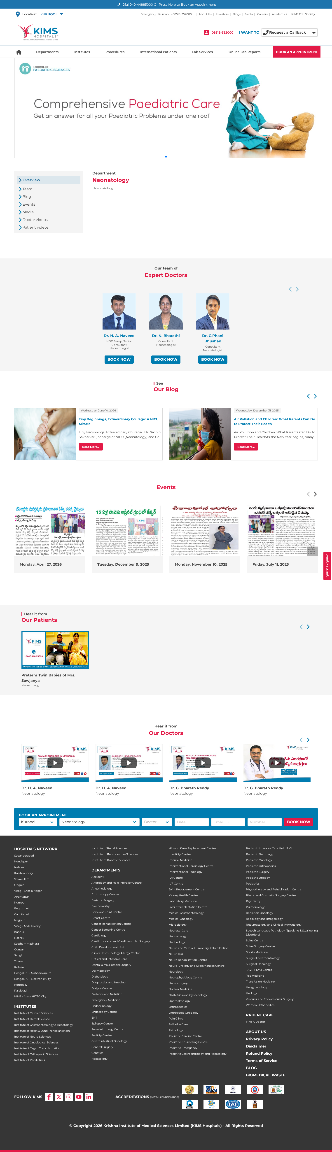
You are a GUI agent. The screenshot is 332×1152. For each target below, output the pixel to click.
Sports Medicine (257, 952)
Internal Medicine (180, 860)
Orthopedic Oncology (183, 1012)
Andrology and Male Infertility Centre (116, 882)
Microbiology (178, 924)
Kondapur (21, 861)
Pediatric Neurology (259, 854)
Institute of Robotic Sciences (110, 860)
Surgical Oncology (258, 964)
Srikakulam (21, 879)
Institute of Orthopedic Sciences (36, 1054)
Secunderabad (24, 855)
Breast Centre (100, 918)
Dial (137, 4)
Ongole (19, 885)
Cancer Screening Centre (108, 929)
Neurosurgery (178, 983)
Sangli (18, 955)
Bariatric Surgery (102, 900)
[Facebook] (49, 1097)
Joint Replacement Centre (186, 889)
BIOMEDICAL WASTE (265, 1075)
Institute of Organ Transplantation (37, 1048)
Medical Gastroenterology (186, 913)
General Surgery (102, 1047)
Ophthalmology (179, 1001)
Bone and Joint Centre (106, 912)
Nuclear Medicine (180, 989)
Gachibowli (21, 914)
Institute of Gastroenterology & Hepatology (43, 1025)
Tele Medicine (255, 975)
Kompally (20, 984)
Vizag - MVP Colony (27, 926)
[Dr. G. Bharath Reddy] (277, 762)
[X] (59, 1097)
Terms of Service (261, 1061)
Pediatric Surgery (257, 871)
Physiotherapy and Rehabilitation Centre (273, 889)
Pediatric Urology (258, 877)
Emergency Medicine (105, 1000)
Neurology (176, 971)
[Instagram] (69, 1097)
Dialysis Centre (101, 988)
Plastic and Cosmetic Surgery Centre (271, 895)
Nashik (18, 937)
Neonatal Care (178, 930)
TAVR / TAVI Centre (259, 969)
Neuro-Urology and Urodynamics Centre (196, 965)
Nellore (19, 867)
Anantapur (21, 896)
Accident (97, 876)
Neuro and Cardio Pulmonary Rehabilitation (199, 948)
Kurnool (19, 902)
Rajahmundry (23, 873)
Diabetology (99, 976)
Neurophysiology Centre (185, 977)
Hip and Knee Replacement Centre (192, 848)
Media (249, 14)
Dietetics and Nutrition (106, 994)
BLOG (251, 1068)
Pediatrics (253, 883)
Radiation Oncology (259, 913)
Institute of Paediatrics (29, 1060)
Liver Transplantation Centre (188, 907)
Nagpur (19, 920)
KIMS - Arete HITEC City (30, 996)
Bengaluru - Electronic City (32, 978)
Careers (262, 14)
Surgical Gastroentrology (263, 958)
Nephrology (177, 942)
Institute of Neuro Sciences (32, 1036)
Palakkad (20, 990)
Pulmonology (255, 907)
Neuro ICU (176, 954)
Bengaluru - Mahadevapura (32, 973)
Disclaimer (256, 1046)
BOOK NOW (119, 359)
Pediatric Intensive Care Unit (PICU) (270, 848)
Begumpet (21, 908)
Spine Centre (254, 940)
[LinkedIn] (89, 1097)
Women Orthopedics (260, 1005)
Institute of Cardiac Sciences (33, 1013)
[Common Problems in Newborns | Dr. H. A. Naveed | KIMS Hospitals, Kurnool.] (55, 762)
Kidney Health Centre (183, 895)
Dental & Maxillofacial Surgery (111, 964)
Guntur (19, 949)
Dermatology (100, 970)
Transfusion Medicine (260, 981)
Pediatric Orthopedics (261, 866)
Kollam (19, 967)
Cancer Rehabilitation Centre (111, 923)
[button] (51, 14)
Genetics (97, 1052)
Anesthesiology (101, 888)
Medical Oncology (181, 918)
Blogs (237, 14)
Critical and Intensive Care (109, 959)
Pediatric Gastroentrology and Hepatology (198, 1053)
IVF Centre (176, 883)
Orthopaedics (178, 1006)
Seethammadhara (26, 943)
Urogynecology (256, 987)
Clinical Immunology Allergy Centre (115, 953)
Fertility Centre (101, 1035)
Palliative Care (178, 1024)
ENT (94, 1017)
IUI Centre (176, 877)
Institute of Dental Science (32, 1019)
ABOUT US (256, 1032)
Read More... (90, 446)
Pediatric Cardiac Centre (185, 1036)
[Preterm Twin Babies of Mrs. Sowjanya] (55, 650)
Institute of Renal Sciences (109, 848)
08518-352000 (182, 14)
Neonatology (178, 936)
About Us (205, 14)
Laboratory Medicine (183, 901)
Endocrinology (101, 1006)
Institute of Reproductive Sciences (114, 854)
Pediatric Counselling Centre (188, 1042)
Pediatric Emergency (183, 1048)
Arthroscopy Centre (105, 894)
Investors (222, 14)
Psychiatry (253, 901)
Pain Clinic (176, 1018)
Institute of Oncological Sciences (36, 1042)
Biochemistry (100, 906)
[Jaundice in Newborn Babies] (129, 762)
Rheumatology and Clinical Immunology (274, 924)
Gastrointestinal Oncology (109, 1041)
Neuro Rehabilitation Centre (188, 960)
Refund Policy (259, 1053)
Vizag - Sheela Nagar (28, 890)
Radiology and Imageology (264, 918)
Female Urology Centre (107, 1029)
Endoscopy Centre (104, 1011)
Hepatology (99, 1058)
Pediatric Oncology (259, 860)
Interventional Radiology (185, 871)
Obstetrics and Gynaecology (188, 995)
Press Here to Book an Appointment (187, 4)
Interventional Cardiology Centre (191, 866)
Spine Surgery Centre (260, 946)
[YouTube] (79, 1097)
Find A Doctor (255, 1021)
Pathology (176, 1030)
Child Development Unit (107, 947)
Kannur (19, 932)
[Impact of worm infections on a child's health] (203, 762)
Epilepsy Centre (102, 1023)
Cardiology (98, 935)
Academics (279, 14)
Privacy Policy (259, 1039)
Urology (251, 993)
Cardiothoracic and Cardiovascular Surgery (120, 941)
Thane (18, 961)
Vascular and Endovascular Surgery (270, 999)
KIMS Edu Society (303, 14)
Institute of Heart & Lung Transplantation (42, 1030)
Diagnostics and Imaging (108, 982)
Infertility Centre (180, 854)
